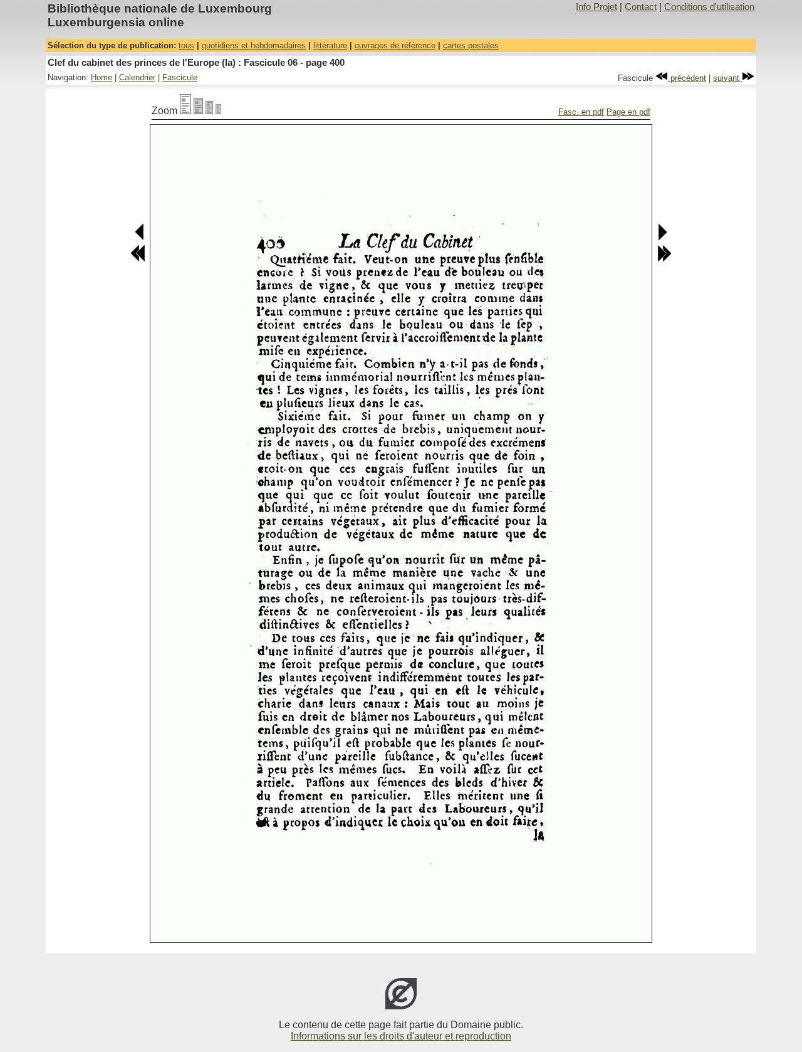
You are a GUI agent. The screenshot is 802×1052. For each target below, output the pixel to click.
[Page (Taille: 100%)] (185, 110)
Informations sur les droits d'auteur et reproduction (401, 1036)
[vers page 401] (662, 238)
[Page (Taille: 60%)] (209, 110)
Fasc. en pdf (581, 112)
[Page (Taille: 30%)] (218, 110)
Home (101, 77)
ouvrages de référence (395, 45)
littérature (330, 45)
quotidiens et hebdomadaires (254, 45)
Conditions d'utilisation (709, 7)
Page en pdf (628, 112)
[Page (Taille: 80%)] (198, 110)
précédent (687, 78)
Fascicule (179, 77)
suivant (727, 78)
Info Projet (596, 7)
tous (186, 45)
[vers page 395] (137, 259)
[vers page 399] (140, 238)
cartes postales (471, 45)
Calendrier (137, 77)
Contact (641, 7)
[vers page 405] (664, 259)
